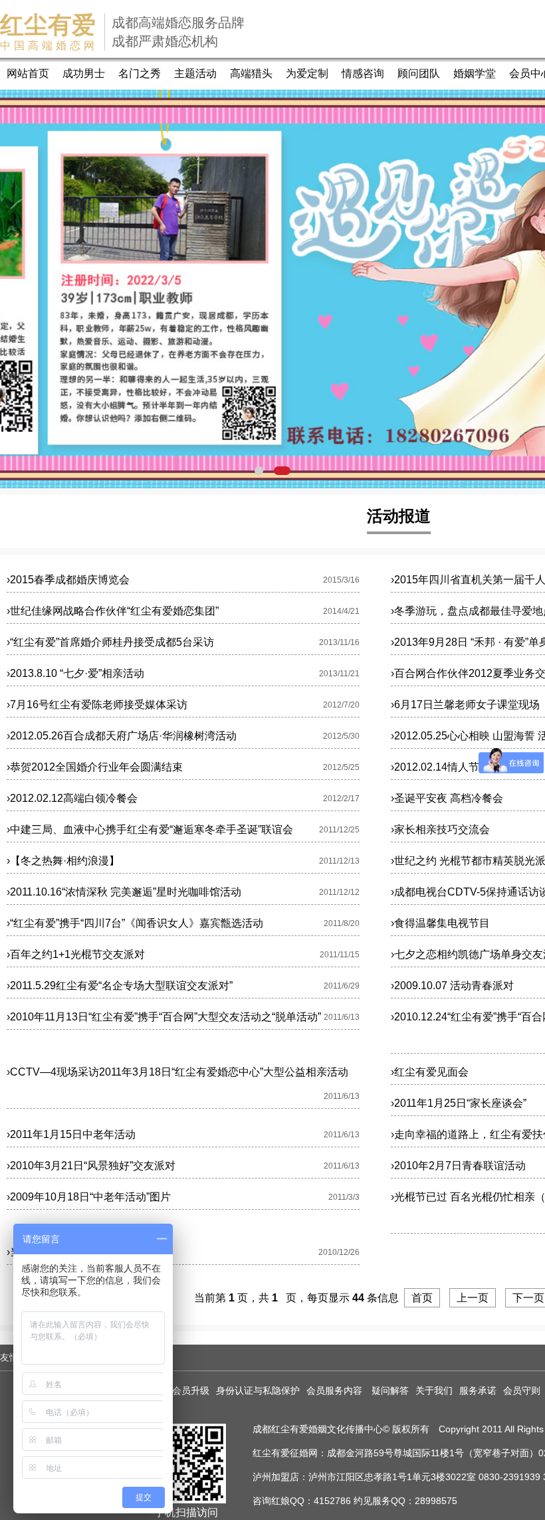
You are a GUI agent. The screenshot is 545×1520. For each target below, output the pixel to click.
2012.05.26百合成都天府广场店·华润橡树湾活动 (122, 735)
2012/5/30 (341, 736)
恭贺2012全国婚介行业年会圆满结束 (95, 767)
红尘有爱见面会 (430, 1072)
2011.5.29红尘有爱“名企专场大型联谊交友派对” (120, 985)
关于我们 (434, 1390)
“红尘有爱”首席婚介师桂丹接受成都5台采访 (110, 642)
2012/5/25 (341, 767)
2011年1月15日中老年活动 (71, 1134)
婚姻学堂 (474, 73)
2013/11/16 (339, 642)
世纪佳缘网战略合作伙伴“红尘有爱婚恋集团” (113, 611)
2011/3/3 (344, 1197)
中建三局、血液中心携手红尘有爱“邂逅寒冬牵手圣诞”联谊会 (150, 829)
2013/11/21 (339, 673)
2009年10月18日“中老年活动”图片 (89, 1196)
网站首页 (28, 73)
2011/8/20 (342, 923)
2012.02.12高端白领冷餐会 (72, 798)
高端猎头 (251, 73)
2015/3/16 (341, 580)
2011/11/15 (340, 954)
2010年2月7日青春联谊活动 (458, 1165)
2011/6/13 (342, 1017)
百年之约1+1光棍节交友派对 (76, 954)
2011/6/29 (342, 986)
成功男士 (83, 73)
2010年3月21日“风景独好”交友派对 (91, 1165)
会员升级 (190, 1390)
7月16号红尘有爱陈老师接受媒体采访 (97, 704)
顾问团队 (418, 73)
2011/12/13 (339, 861)
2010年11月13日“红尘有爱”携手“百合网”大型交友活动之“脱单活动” (164, 1016)
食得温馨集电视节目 (440, 923)
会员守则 (521, 1390)
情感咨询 (363, 73)
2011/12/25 (339, 829)
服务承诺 (477, 1390)
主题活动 (195, 73)
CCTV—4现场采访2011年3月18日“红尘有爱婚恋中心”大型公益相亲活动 (177, 1072)
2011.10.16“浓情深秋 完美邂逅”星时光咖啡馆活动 (124, 892)
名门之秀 (139, 73)
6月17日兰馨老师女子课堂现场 (465, 704)
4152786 (332, 1500)
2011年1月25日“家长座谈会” (458, 1103)
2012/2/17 (341, 798)
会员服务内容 (335, 1390)
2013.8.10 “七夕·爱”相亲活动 (75, 673)
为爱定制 (307, 73)
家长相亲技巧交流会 (440, 829)
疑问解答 (390, 1390)
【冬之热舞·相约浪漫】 (63, 860)
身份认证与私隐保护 (258, 1390)
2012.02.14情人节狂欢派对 (456, 767)
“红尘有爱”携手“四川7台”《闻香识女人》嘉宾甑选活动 (135, 923)
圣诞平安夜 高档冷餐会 (447, 798)
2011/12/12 (339, 892)
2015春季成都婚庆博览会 (68, 579)
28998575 (436, 1500)
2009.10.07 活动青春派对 (452, 985)
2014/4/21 (341, 611)
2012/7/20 (341, 705)
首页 (422, 1297)
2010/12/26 (339, 1252)
